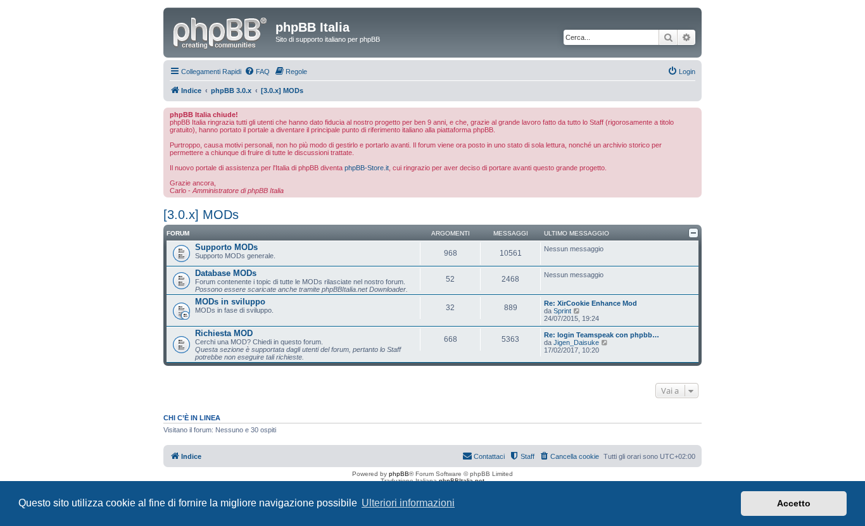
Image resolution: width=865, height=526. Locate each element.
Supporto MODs (226, 247)
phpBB (399, 473)
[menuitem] (257, 71)
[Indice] (221, 31)
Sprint (562, 311)
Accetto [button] (794, 503)
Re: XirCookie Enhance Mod (590, 303)
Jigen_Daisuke (576, 342)
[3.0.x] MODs (201, 215)
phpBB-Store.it (366, 168)
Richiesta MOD (224, 333)
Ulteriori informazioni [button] (408, 503)
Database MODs (225, 273)
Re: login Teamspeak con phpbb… (601, 335)
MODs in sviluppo (230, 301)
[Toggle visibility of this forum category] (693, 233)
